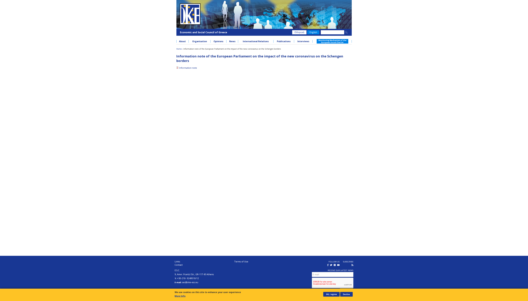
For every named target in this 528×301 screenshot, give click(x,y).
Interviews (303, 41)
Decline (346, 294)
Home (179, 49)
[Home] (264, 14)
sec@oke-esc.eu (190, 282)
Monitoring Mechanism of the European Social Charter (332, 41)
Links (177, 261)
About (182, 41)
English (313, 32)
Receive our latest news (340, 270)
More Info (180, 296)
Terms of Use (241, 261)
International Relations (256, 41)
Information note (188, 67)
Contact (179, 264)
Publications (284, 41)
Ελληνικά (299, 32)
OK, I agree (331, 294)
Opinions (218, 41)
